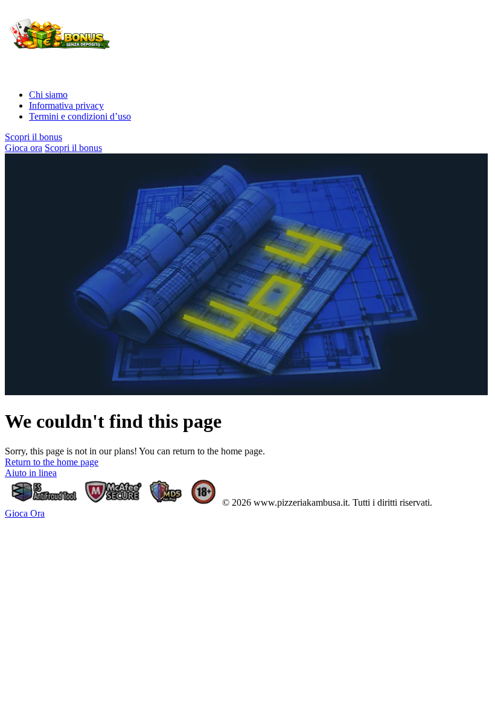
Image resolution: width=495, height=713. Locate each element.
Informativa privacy (66, 105)
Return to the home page (51, 462)
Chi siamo (48, 94)
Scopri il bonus (33, 137)
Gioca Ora (25, 513)
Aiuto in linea (31, 473)
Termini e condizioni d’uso (80, 116)
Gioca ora (23, 148)
